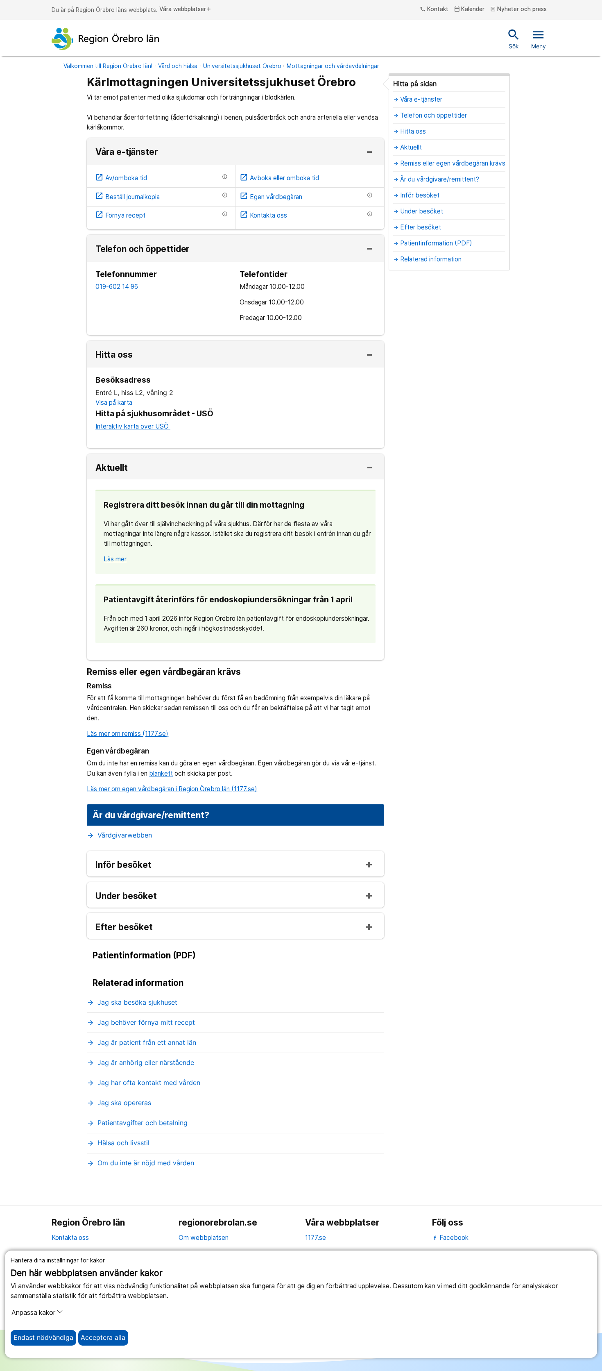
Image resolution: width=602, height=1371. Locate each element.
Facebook (453, 1238)
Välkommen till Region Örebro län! (107, 66)
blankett (161, 773)
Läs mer (115, 559)
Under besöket (126, 896)
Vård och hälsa (177, 66)
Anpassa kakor (33, 1313)
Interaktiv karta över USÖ (132, 426)
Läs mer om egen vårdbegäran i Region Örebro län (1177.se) (172, 789)
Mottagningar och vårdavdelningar (333, 66)
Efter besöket (124, 927)
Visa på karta (113, 402)
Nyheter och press (518, 9)
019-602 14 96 (116, 287)
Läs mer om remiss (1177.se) (127, 734)
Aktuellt (111, 468)
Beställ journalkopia (127, 197)
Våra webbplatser (185, 9)
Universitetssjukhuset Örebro (242, 66)
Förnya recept (120, 215)
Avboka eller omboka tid (279, 178)
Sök (514, 38)
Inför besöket (123, 865)
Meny (538, 38)
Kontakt (434, 9)
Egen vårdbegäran (271, 197)
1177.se (315, 1238)
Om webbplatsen (204, 1238)
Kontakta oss (263, 215)
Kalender (469, 9)
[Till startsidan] (105, 39)
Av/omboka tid (121, 178)
